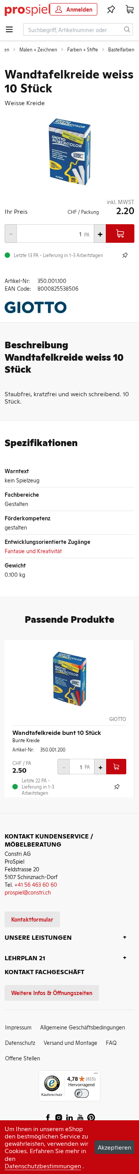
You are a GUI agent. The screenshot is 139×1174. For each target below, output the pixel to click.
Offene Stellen (22, 1058)
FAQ (111, 1042)
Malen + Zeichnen (38, 49)
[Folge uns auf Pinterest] (91, 1117)
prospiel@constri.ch (28, 892)
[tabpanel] (69, 152)
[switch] (82, 1093)
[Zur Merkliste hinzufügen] (125, 255)
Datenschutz (20, 1042)
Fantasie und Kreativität (33, 550)
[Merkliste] (111, 9)
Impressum (18, 1027)
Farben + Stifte (82, 49)
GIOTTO (117, 719)
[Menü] (95, 1075)
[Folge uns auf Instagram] (58, 1117)
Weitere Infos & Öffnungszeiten (51, 992)
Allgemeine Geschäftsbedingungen (82, 1027)
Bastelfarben (121, 49)
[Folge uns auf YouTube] (80, 1117)
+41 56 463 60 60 (35, 884)
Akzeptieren (114, 1147)
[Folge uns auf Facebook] (47, 1117)
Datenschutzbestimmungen (43, 1165)
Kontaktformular (32, 919)
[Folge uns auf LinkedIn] (69, 1117)
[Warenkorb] (129, 9)
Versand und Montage (70, 1042)
